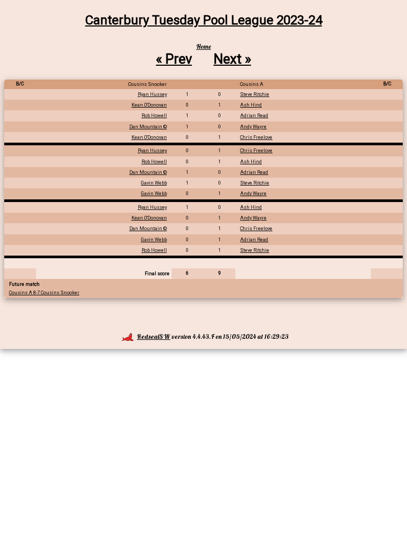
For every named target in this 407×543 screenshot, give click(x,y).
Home (203, 46)
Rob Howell (154, 115)
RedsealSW (153, 336)
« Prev (174, 59)
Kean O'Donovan (149, 105)
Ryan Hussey (152, 94)
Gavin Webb (154, 183)
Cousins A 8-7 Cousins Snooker (44, 292)
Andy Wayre (253, 126)
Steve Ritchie (254, 94)
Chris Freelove (256, 137)
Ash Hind (251, 105)
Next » (232, 59)
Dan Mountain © (148, 126)
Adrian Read (254, 115)
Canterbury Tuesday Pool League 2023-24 (203, 20)
